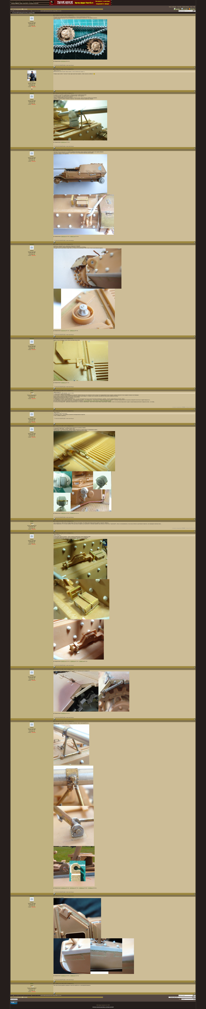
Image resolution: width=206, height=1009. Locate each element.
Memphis (32, 69)
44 (73, 895)
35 (72, 244)
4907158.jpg (63, 61)
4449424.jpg (81, 888)
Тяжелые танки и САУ (36, 995)
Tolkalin (31, 390)
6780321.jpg (72, 975)
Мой (16, 2)
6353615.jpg (63, 142)
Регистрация (25, 2)
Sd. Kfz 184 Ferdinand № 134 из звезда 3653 (49, 995)
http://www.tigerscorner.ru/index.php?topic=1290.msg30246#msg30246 (97, 400)
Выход (30, 2)
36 (72, 338)
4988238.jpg (63, 513)
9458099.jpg (63, 382)
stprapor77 (32, 15)
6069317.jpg (72, 236)
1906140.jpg (63, 236)
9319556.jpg (63, 975)
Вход (34, 2)
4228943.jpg (72, 661)
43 (73, 721)
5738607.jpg (81, 661)
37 (72, 390)
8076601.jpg (72, 513)
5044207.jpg (63, 661)
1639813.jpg (72, 330)
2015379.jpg (63, 330)
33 (73, 93)
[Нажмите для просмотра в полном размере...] (80, 59)
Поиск (191, 6)
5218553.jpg (63, 888)
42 (72, 669)
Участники (179, 6)
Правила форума (185, 6)
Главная (13, 2)
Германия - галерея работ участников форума (22, 995)
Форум (11, 995)
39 (72, 425)
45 (73, 983)
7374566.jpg (90, 888)
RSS (194, 6)
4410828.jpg (63, 713)
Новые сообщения (172, 6)
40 (72, 521)
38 (72, 410)
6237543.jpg (72, 888)
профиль (20, 2)
